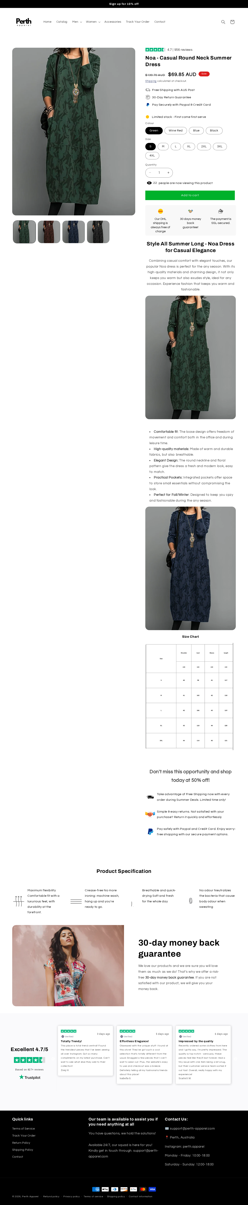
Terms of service (93, 1197)
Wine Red (176, 130)
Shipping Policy (22, 1149)
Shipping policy (116, 1197)
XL (189, 146)
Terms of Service (23, 1128)
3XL (220, 146)
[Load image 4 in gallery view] (98, 232)
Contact (17, 1156)
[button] (77, 22)
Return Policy (21, 1142)
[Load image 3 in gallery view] (73, 232)
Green (154, 130)
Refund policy (51, 1197)
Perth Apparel (30, 1196)
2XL (204, 146)
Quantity (151, 164)
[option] (85, 1055)
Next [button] (236, 1059)
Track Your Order (24, 1135)
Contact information (140, 1197)
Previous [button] (53, 1059)
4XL (152, 155)
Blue (196, 130)
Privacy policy (71, 1197)
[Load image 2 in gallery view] (49, 232)
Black (214, 130)
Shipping (151, 81)
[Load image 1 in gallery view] (24, 232)
